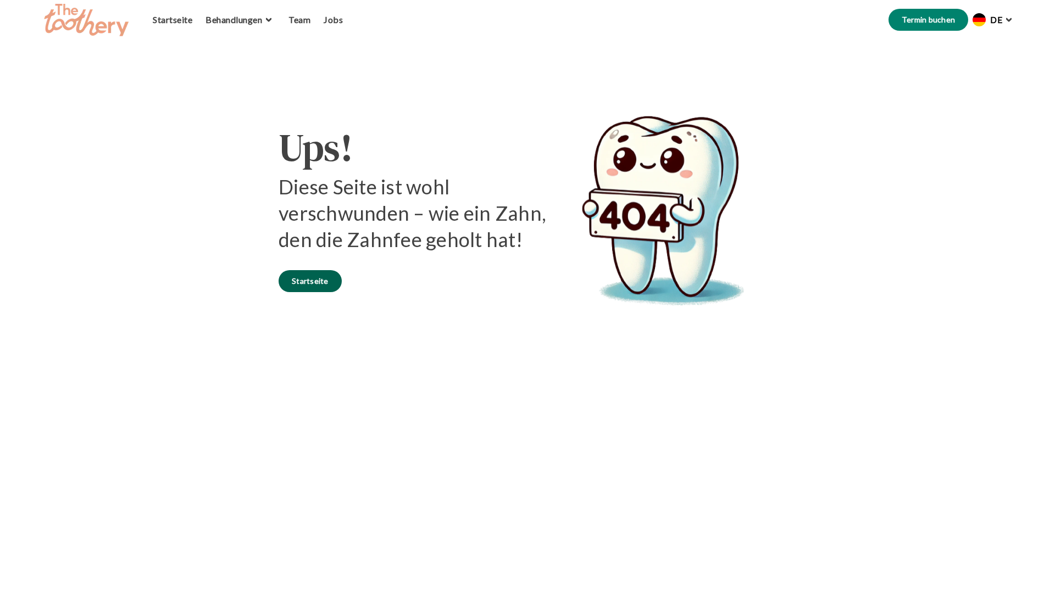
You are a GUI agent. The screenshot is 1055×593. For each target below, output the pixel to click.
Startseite (310, 281)
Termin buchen (928, 19)
